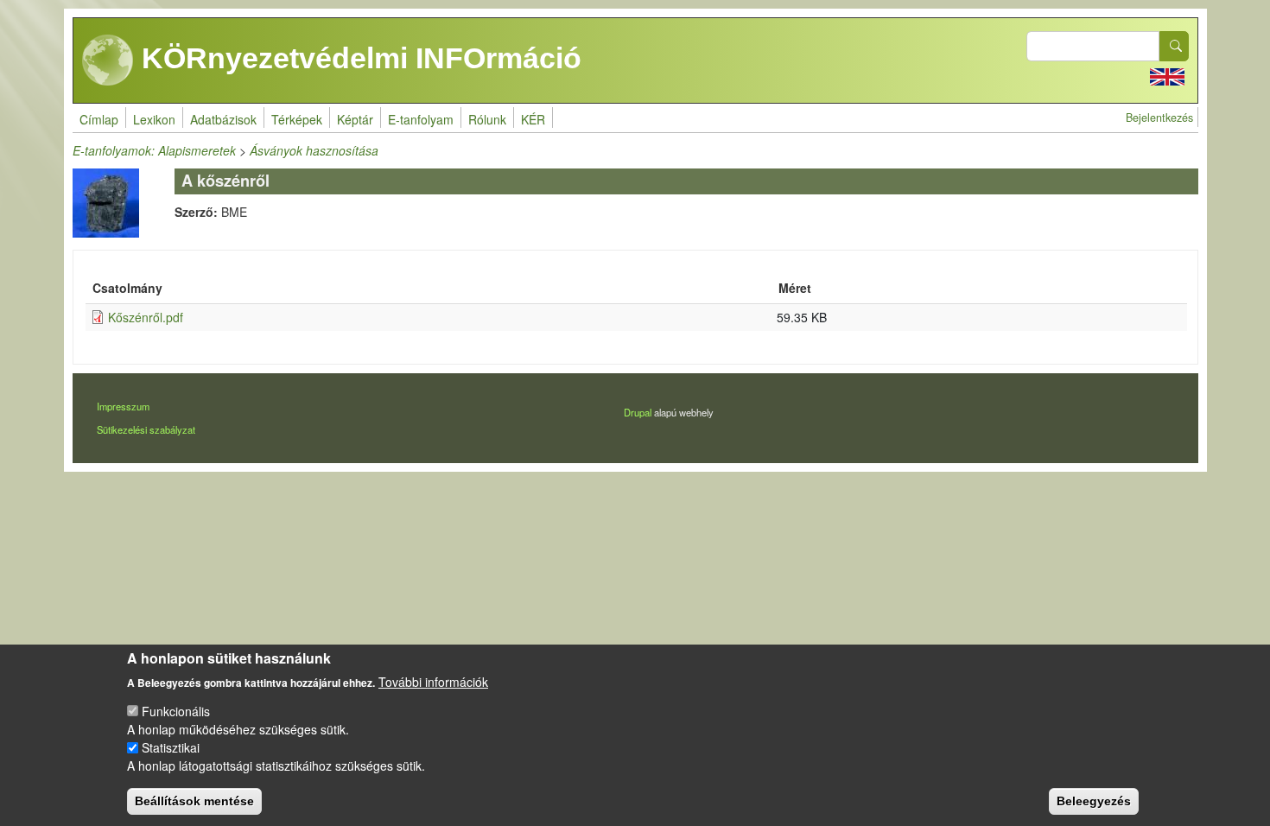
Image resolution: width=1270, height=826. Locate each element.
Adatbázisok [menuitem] (223, 119)
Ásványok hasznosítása (314, 150)
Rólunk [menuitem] (487, 119)
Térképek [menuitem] (296, 119)
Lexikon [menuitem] (154, 119)
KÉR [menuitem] (533, 119)
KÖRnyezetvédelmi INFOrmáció (357, 57)
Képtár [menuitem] (355, 119)
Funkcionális (176, 711)
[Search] (1174, 46)
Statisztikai (171, 747)
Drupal (637, 412)
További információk (433, 680)
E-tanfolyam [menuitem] (421, 119)
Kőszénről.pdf (145, 317)
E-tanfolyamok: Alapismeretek (154, 150)
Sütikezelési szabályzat (146, 429)
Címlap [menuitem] (98, 119)
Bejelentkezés (1159, 117)
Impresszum (123, 406)
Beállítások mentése (194, 800)
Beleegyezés (1094, 800)
